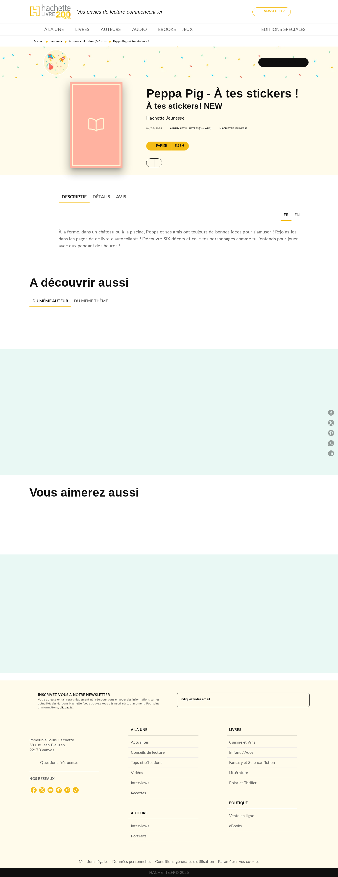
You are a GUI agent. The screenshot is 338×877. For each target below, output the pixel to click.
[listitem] (33, 790)
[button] (271, 11)
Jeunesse (56, 41)
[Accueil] (50, 12)
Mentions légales (93, 862)
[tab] (35, 30)
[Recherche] (303, 12)
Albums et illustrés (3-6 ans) (88, 41)
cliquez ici (66, 707)
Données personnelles (131, 862)
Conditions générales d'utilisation (184, 862)
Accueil (38, 41)
